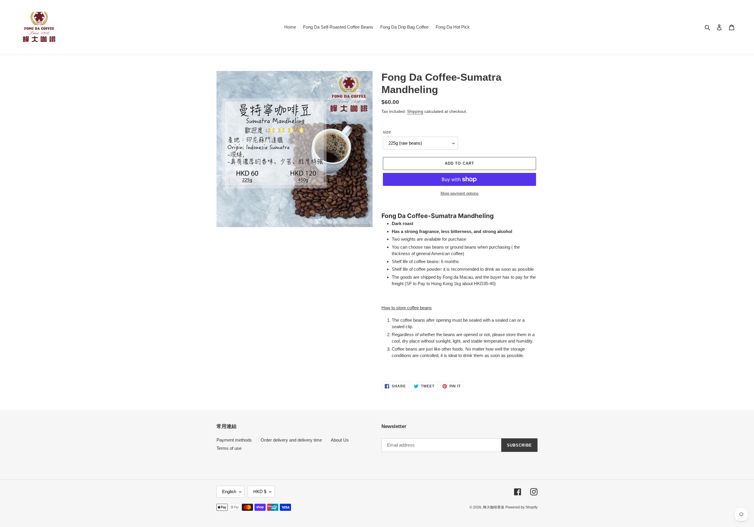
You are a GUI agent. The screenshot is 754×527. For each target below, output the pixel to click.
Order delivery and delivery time (291, 439)
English (229, 491)
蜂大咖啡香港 (493, 507)
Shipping (415, 111)
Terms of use (229, 448)
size (387, 131)
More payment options (460, 193)
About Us (340, 439)
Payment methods (234, 439)
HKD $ (259, 491)
